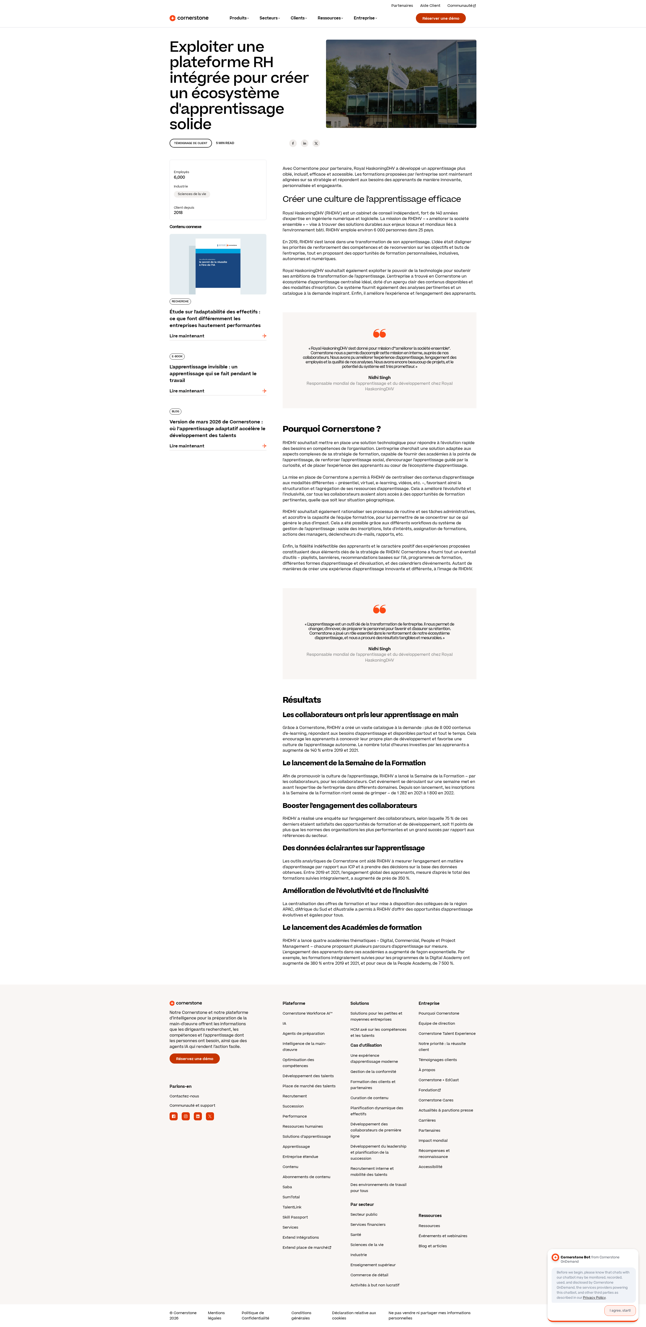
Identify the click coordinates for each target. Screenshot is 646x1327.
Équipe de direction (437, 1023)
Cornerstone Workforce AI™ (307, 1013)
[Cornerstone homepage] (218, 1003)
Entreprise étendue (300, 1156)
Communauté (459, 5)
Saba (287, 1187)
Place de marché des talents (309, 1086)
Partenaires (402, 5)
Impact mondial (433, 1140)
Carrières (427, 1120)
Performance (295, 1116)
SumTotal (291, 1197)
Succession (293, 1106)
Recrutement (295, 1096)
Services (290, 1227)
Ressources (429, 1226)
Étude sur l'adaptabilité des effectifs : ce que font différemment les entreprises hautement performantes (217, 239)
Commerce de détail (369, 1275)
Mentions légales (216, 1315)
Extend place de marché (305, 1247)
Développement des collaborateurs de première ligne (376, 1130)
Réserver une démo (440, 18)
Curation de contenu (369, 1098)
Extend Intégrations (301, 1237)
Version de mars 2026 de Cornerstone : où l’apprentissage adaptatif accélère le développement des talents (213, 413)
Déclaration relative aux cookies (354, 1315)
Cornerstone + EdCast (439, 1080)
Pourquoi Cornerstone (439, 1013)
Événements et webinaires (443, 1236)
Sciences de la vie (192, 194)
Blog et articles (433, 1246)
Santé (356, 1234)
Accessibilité (430, 1167)
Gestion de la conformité (373, 1071)
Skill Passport (295, 1217)
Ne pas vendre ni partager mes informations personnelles (430, 1315)
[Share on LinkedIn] (304, 143)
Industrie (359, 1255)
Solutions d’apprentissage (307, 1136)
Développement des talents (308, 1076)
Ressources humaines (303, 1126)
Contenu (290, 1167)
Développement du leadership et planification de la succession (379, 1152)
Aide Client (430, 5)
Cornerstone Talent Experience (447, 1033)
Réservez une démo (194, 1059)
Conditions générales (301, 1315)
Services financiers (368, 1224)
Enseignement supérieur (373, 1265)
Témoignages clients (438, 1060)
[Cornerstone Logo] (189, 18)
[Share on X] (316, 143)
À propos (427, 1070)
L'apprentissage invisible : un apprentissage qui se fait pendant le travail (218, 355)
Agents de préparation (304, 1033)
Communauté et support (192, 1105)
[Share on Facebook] (293, 143)
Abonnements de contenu (306, 1177)
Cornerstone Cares (436, 1100)
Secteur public (364, 1214)
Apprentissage (296, 1146)
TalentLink (292, 1207)
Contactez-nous (184, 1096)
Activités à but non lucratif (375, 1285)
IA (284, 1023)
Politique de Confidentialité (255, 1315)
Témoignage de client (190, 143)
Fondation (428, 1090)
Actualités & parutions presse (446, 1110)
